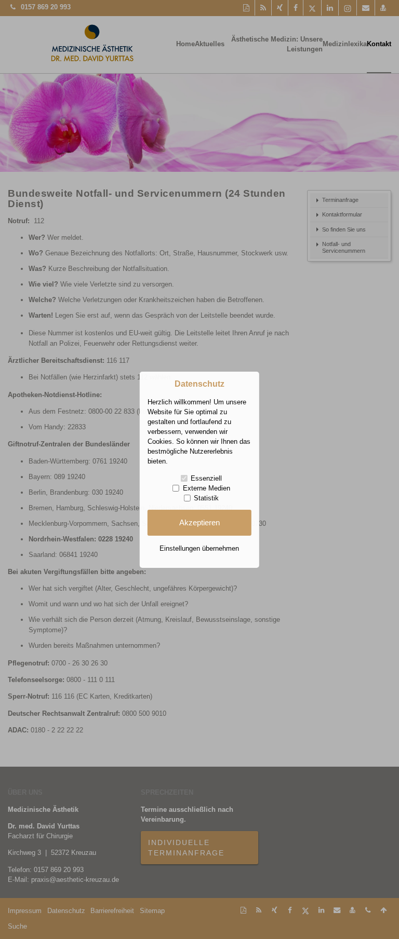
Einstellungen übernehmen (199, 548)
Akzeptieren (199, 523)
